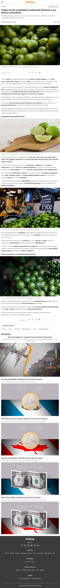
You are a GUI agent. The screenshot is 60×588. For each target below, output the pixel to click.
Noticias (3, 6)
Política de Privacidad (36, 578)
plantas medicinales (43, 329)
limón (34, 329)
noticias (4, 329)
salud (10, 329)
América (7, 553)
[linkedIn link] (38, 545)
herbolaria (17, 329)
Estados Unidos (23, 553)
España (17, 553)
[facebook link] (22, 545)
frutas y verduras (26, 329)
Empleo (33, 561)
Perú (34, 553)
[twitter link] (25, 545)
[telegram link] (35, 545)
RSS (54, 553)
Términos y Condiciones (24, 578)
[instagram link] (28, 545)
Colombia (12, 553)
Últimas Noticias (48, 553)
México (30, 553)
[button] (2, 2)
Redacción (27, 561)
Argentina (18, 570)
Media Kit (42, 570)
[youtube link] (31, 545)
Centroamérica (39, 553)
